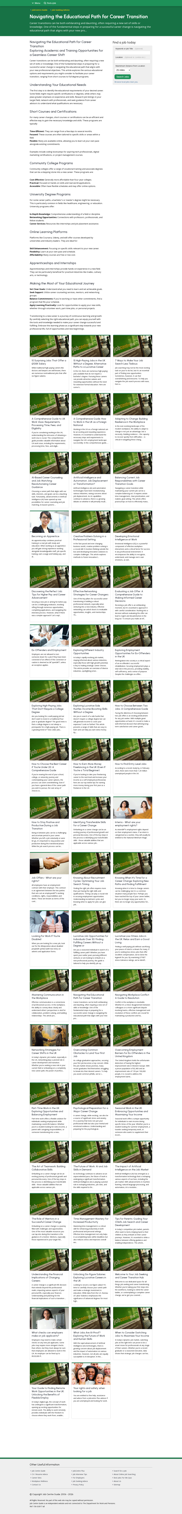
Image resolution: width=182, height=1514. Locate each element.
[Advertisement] (132, 104)
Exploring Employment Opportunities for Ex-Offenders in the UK (132, 653)
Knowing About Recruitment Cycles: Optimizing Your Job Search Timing (89, 881)
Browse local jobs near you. (126, 82)
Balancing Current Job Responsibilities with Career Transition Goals (130, 480)
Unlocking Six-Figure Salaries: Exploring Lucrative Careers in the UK (89, 1277)
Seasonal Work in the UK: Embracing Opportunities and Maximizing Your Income (131, 1111)
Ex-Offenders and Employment (49, 650)
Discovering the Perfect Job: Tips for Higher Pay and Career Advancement (48, 594)
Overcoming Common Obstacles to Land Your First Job (89, 1053)
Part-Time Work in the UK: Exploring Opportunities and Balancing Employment (47, 1111)
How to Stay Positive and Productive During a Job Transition (45, 825)
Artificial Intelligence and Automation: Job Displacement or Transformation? (90, 480)
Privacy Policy (78, 1484)
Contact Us (36, 1484)
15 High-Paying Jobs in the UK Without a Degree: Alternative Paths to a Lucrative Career (89, 363)
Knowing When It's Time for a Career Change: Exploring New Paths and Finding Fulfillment (132, 881)
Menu (37, 3)
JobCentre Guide (39, 10)
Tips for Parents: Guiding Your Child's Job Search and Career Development (131, 1222)
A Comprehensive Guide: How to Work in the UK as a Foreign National (89, 422)
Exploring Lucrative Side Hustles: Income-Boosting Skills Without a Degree (90, 709)
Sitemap (117, 1484)
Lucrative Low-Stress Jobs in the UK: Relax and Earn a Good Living (132, 939)
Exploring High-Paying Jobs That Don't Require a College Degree (47, 709)
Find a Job (51, 3)
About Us (117, 1481)
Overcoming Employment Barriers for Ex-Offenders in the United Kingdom (132, 1053)
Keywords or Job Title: (129, 48)
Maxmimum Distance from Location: (130, 66)
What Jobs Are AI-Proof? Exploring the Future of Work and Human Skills (89, 1335)
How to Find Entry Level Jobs (130, 763)
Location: (130, 57)
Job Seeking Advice (60, 10)
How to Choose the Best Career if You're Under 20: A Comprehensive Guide (49, 767)
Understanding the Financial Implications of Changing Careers (47, 1277)
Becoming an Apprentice (45, 536)
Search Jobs (123, 76)
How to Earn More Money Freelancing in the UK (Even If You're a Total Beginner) (89, 767)
